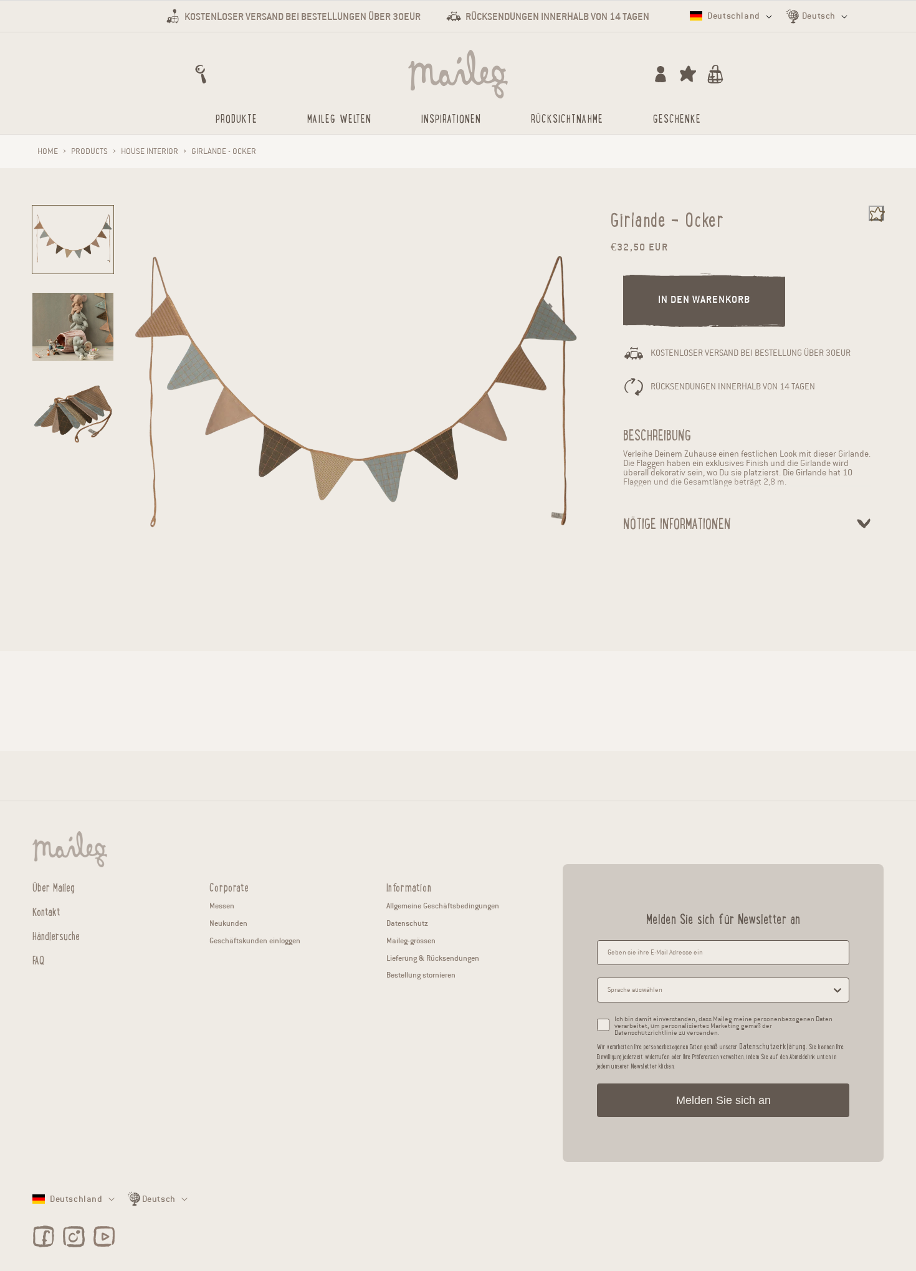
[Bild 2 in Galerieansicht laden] (72, 327)
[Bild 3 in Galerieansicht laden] (72, 414)
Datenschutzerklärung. (773, 1046)
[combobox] (719, 990)
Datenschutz (407, 923)
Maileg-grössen (411, 940)
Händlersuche (56, 935)
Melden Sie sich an (723, 1100)
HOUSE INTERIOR (149, 151)
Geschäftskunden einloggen (254, 940)
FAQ (38, 959)
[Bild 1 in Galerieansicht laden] (72, 240)
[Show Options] (837, 990)
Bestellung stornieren (421, 975)
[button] (200, 74)
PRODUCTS (89, 151)
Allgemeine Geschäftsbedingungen (442, 906)
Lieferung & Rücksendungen (432, 958)
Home (47, 151)
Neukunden (228, 923)
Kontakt (46, 911)
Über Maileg (53, 887)
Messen (221, 906)
